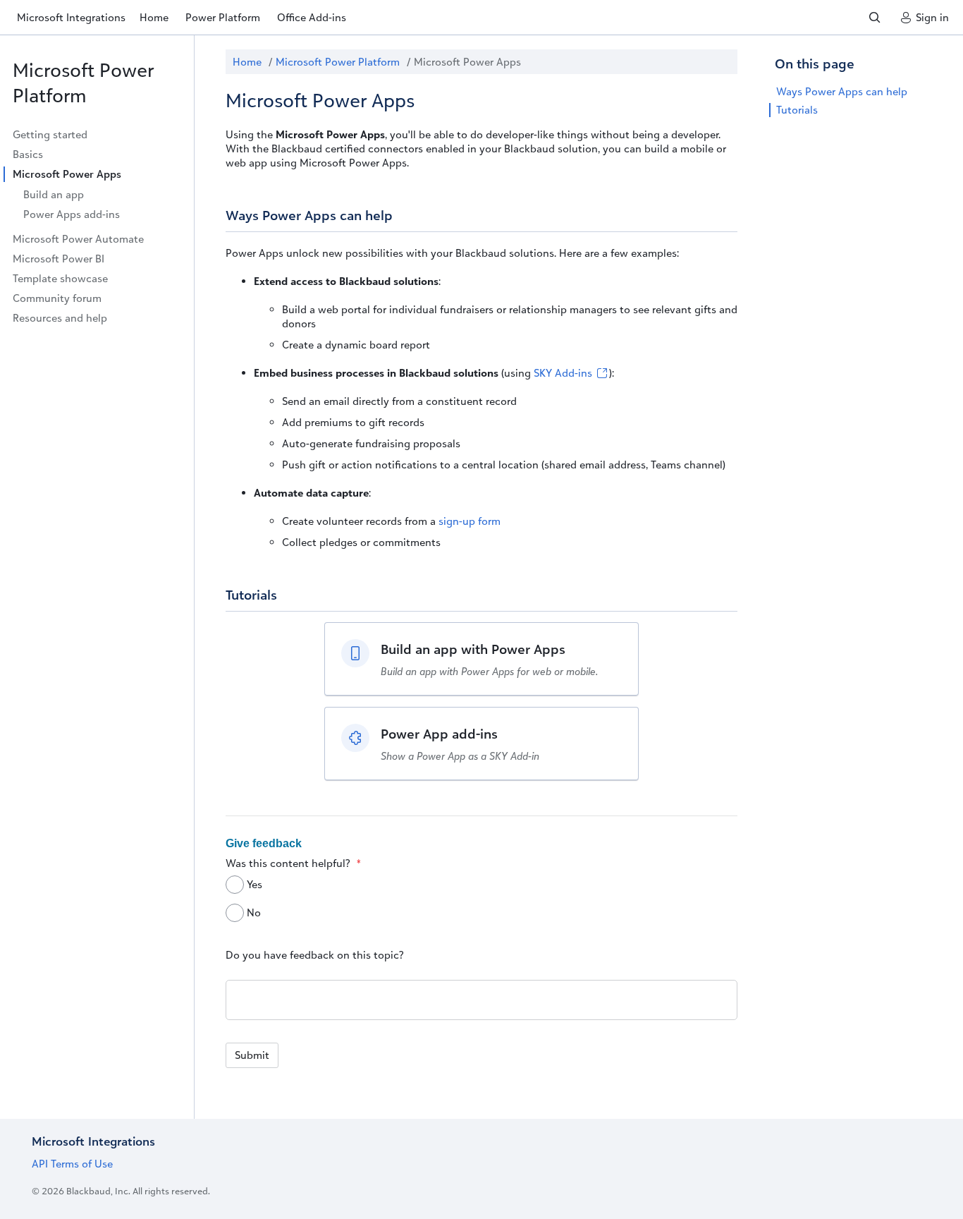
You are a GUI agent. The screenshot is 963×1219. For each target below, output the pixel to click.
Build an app (53, 194)
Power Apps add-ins (71, 214)
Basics (28, 154)
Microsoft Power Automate (78, 238)
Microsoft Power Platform (83, 82)
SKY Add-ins (564, 373)
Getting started (50, 134)
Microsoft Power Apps (67, 174)
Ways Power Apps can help (841, 91)
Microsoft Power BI (58, 258)
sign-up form (469, 521)
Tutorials (797, 109)
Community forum (57, 298)
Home (247, 61)
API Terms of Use (72, 1163)
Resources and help (60, 318)
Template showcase (60, 278)
